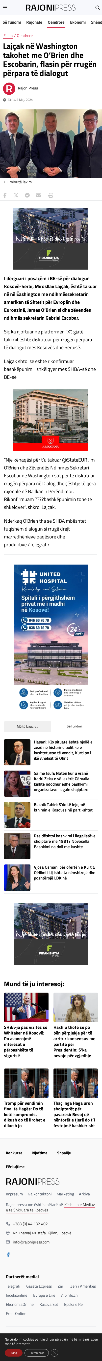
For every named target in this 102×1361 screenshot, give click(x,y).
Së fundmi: (74, 726)
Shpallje (64, 1153)
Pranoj (14, 1352)
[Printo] (49, 195)
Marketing (65, 1194)
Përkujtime (15, 1167)
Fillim (8, 35)
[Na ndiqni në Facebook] (8, 1255)
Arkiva (84, 1194)
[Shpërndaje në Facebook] (5, 195)
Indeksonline (16, 1295)
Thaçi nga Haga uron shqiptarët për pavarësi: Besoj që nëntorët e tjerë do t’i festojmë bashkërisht (74, 1115)
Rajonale (34, 22)
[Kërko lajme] (97, 7)
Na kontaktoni (40, 1194)
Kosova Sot (49, 1304)
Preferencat (36, 1352)
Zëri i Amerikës (83, 1286)
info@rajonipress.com (31, 1242)
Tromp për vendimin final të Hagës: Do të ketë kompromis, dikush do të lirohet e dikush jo (24, 1115)
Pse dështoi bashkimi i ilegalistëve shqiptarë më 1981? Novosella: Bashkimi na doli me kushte (65, 841)
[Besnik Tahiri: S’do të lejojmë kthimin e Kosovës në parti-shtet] (17, 815)
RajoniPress (28, 88)
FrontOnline (16, 1313)
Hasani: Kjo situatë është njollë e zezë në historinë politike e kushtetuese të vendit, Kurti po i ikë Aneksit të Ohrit (63, 750)
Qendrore (56, 22)
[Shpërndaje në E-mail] (38, 195)
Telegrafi (13, 1286)
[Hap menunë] (5, 8)
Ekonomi (78, 22)
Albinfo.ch (69, 1295)
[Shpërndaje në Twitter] (16, 195)
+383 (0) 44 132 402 (30, 1224)
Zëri (61, 1286)
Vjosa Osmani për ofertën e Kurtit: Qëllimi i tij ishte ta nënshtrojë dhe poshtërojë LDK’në (64, 872)
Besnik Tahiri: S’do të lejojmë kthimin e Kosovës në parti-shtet (63, 807)
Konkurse (14, 1153)
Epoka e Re (73, 1304)
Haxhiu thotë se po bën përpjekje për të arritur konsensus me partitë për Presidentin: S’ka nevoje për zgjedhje (74, 1041)
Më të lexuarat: (27, 726)
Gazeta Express (39, 1286)
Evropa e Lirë (44, 1295)
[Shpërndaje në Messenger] (27, 195)
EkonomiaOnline (20, 1304)
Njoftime (39, 1153)
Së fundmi (12, 22)
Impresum (14, 1194)
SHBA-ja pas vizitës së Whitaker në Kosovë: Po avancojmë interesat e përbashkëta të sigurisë (25, 1041)
